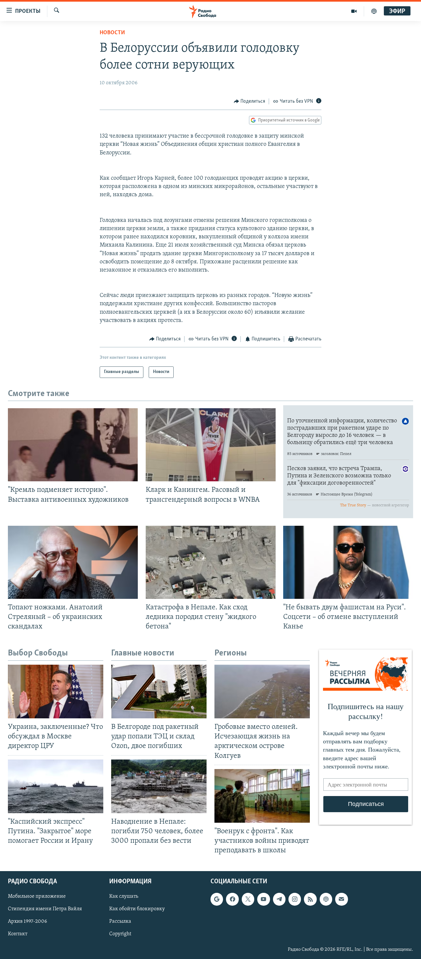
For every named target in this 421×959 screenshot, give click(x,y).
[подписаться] (341, 899)
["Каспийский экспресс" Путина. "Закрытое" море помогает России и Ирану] (55, 786)
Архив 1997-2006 (27, 921)
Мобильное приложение (37, 896)
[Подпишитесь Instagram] (294, 899)
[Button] (249, 101)
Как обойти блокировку (137, 909)
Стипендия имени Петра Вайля (45, 909)
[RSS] (310, 899)
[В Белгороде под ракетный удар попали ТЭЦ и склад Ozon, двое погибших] (159, 691)
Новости (112, 33)
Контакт (17, 934)
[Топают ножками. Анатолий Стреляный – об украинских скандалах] (73, 562)
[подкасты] (374, 11)
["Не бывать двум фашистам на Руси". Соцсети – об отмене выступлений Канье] (348, 562)
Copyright (120, 934)
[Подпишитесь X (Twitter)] (248, 899)
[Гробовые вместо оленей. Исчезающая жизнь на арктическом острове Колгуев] (262, 691)
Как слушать (123, 896)
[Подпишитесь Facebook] (232, 899)
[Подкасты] (326, 899)
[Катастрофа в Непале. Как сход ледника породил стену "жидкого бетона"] (211, 562)
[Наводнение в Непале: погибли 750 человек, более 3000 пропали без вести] (159, 786)
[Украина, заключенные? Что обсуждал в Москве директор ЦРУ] (55, 691)
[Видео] (354, 11)
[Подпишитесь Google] (216, 899)
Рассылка (120, 921)
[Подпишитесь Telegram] (279, 899)
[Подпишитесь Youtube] (263, 899)
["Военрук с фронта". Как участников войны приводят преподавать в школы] (262, 796)
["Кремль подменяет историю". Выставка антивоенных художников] (73, 444)
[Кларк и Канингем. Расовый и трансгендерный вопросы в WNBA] (211, 444)
